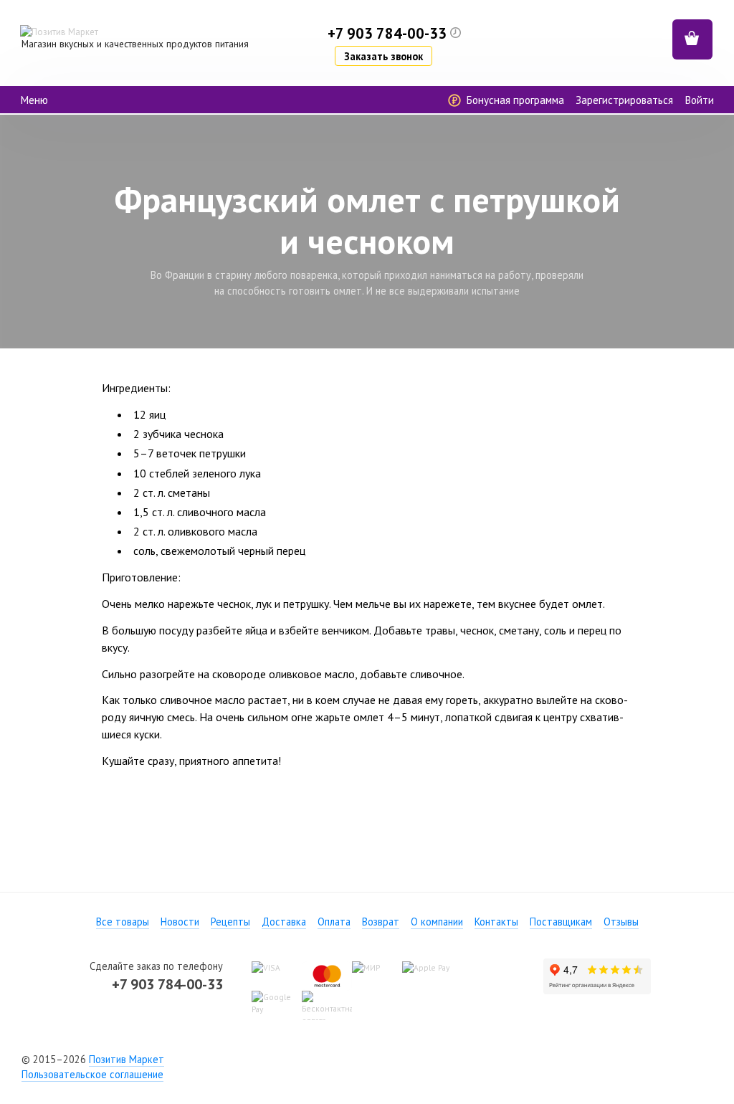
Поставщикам (561, 921)
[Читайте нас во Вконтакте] (367, 1058)
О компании (437, 921)
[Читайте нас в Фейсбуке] (341, 1058)
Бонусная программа (513, 100)
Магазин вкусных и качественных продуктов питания (135, 43)
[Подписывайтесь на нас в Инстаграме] (392, 1058)
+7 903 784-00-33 (167, 984)
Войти (699, 100)
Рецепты (230, 921)
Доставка (284, 921)
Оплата (334, 921)
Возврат (380, 921)
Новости (180, 921)
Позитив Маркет (126, 1059)
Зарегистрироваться (624, 100)
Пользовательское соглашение (92, 1074)
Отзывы (621, 921)
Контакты (496, 921)
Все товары (122, 921)
